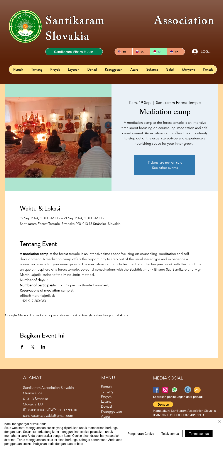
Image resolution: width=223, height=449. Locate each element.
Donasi (106, 406)
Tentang (107, 391)
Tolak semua (170, 433)
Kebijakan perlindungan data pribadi (58, 443)
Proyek (106, 396)
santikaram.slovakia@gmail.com (48, 415)
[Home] (187, 389)
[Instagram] (165, 390)
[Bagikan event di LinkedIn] (43, 347)
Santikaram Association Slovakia (130, 30)
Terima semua (199, 433)
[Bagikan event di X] (32, 347)
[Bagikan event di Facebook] (22, 347)
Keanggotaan (111, 411)
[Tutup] (219, 422)
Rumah (106, 386)
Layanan (107, 401)
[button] (163, 404)
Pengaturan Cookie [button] (141, 433)
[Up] (197, 390)
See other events (165, 168)
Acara (105, 416)
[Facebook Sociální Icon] (156, 390)
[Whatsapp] (174, 390)
